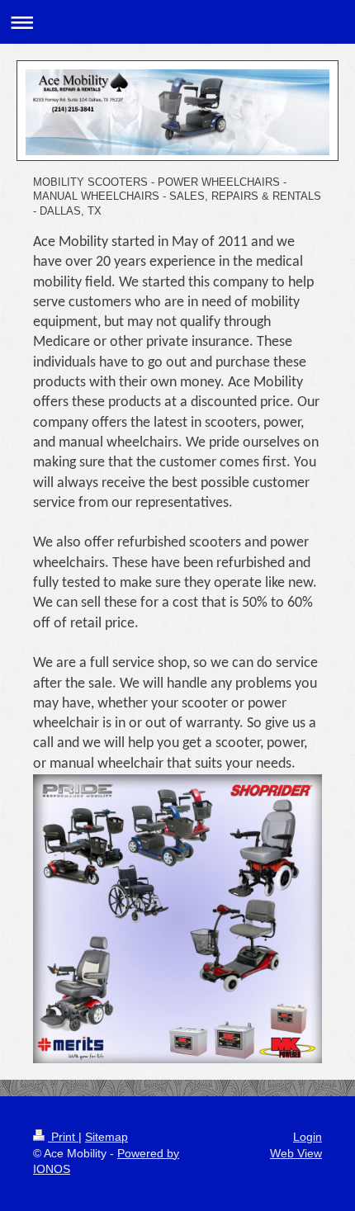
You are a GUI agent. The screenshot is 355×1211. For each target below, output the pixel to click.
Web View (296, 1153)
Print (63, 1136)
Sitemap (106, 1136)
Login (307, 1136)
